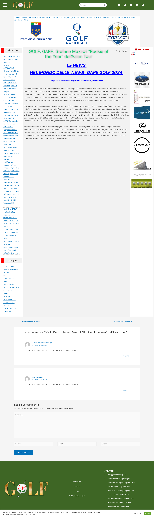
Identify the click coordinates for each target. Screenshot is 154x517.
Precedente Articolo (31, 322)
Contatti (77, 486)
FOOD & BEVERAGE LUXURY (47, 18)
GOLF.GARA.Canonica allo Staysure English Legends (11, 59)
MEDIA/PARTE (8, 285)
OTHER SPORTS (86, 18)
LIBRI (64, 18)
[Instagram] (142, 5)
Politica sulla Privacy (77, 496)
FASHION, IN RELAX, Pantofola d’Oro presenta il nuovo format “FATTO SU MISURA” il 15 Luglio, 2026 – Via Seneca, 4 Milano (11, 218)
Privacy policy (137, 513)
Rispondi (126, 356)
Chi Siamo (77, 482)
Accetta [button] (147, 513)
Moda (69, 18)
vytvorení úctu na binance (42, 343)
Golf (60, 18)
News (77, 491)
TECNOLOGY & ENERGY (102, 18)
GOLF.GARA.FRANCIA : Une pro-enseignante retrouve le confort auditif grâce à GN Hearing (11, 247)
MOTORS (75, 18)
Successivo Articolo (123, 322)
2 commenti (18, 18)
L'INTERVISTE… (9, 279)
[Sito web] (120, 444)
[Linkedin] (136, 5)
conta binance (37, 377)
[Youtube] (119, 5)
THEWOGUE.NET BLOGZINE (121, 18)
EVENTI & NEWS (30, 18)
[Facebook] (131, 5)
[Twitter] (125, 5)
